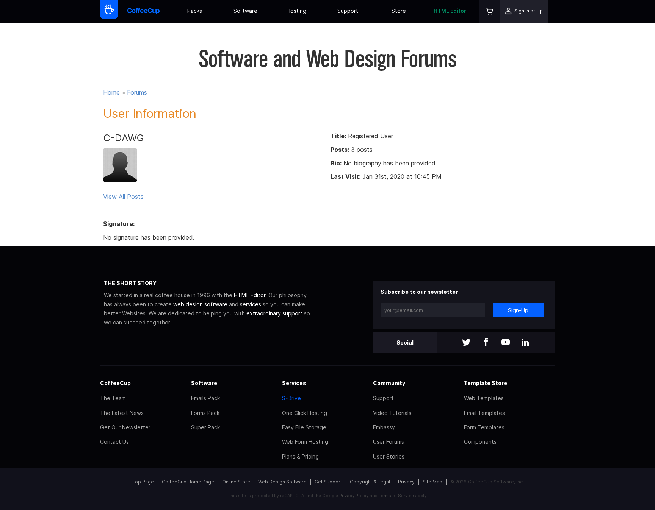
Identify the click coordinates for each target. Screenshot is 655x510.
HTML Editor (450, 11)
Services (294, 383)
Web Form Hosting (305, 441)
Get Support (328, 482)
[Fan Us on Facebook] (486, 342)
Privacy (406, 482)
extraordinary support (274, 313)
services (250, 304)
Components (480, 441)
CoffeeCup (115, 383)
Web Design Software (282, 482)
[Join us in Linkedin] (525, 342)
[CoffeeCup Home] (143, 11)
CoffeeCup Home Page (188, 482)
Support (347, 11)
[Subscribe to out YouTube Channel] (506, 342)
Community (389, 383)
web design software (200, 304)
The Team (113, 398)
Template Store (485, 383)
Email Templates (484, 413)
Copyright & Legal (370, 482)
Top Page (143, 482)
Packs (194, 11)
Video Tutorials (392, 413)
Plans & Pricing (300, 456)
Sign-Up (518, 310)
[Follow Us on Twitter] (466, 342)
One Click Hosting (304, 413)
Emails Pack (205, 398)
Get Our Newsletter (125, 427)
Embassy (384, 427)
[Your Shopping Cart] (489, 11)
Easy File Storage (304, 427)
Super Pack (205, 427)
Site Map (432, 482)
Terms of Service (396, 495)
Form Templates (484, 427)
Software (245, 11)
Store (399, 11)
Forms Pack (205, 413)
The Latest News (122, 413)
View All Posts (123, 196)
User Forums (388, 441)
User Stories (388, 456)
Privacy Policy (353, 495)
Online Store (236, 482)
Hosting (296, 11)
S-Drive (291, 398)
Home (111, 92)
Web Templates (484, 398)
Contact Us (114, 441)
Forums (137, 92)
